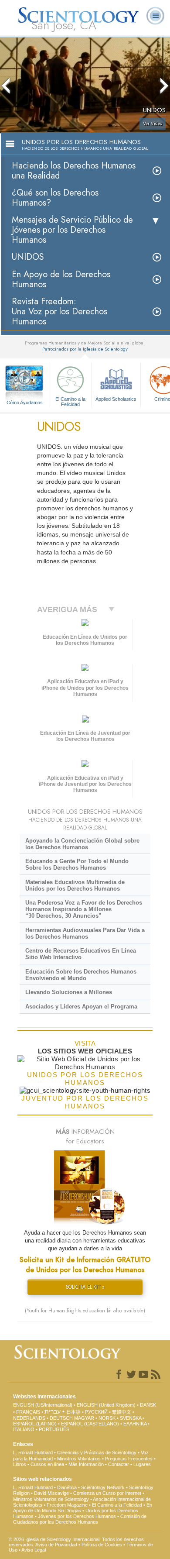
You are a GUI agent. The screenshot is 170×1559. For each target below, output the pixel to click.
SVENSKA (130, 1418)
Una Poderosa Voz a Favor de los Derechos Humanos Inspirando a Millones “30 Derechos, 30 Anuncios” (83, 909)
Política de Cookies (102, 1544)
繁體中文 (121, 1411)
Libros (19, 1464)
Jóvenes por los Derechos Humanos (77, 1516)
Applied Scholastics (115, 399)
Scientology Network (103, 1487)
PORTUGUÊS (54, 1429)
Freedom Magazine (67, 1504)
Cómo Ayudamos (25, 402)
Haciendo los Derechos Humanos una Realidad (74, 170)
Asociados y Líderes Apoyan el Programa (81, 1006)
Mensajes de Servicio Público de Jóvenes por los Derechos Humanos (72, 229)
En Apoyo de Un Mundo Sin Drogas (82, 1507)
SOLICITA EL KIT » (85, 1287)
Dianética (67, 1487)
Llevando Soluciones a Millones (68, 992)
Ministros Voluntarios (79, 1458)
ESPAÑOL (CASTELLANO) (90, 1423)
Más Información (86, 1464)
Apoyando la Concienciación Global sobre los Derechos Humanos (82, 843)
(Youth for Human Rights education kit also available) (85, 1311)
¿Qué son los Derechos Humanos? (55, 197)
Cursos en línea (47, 1464)
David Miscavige (51, 1493)
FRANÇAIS (28, 1411)
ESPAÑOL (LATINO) (35, 1423)
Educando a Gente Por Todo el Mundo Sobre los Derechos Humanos (77, 864)
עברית (52, 1411)
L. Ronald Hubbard (33, 1452)
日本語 (73, 1411)
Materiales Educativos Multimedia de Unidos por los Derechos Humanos (75, 885)
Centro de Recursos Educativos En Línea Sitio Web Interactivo (80, 953)
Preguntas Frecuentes (129, 1458)
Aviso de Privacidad (56, 1544)
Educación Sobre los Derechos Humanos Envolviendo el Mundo (80, 974)
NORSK (107, 1418)
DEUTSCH (61, 1418)
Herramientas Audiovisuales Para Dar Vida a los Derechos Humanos (85, 933)
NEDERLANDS (29, 1418)
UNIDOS (28, 257)
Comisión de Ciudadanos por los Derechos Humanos (79, 1519)
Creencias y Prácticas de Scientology (96, 1452)
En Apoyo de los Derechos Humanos (61, 279)
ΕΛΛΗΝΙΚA (134, 1423)
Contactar (118, 1464)
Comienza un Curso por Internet (107, 1493)
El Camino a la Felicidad (70, 401)
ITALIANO (23, 1429)
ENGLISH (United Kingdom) (106, 1405)
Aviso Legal (33, 1549)
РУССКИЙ (96, 1411)
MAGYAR (84, 1418)
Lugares (142, 1464)
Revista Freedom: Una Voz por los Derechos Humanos (59, 311)
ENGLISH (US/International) (42, 1405)
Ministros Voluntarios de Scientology (51, 1499)
